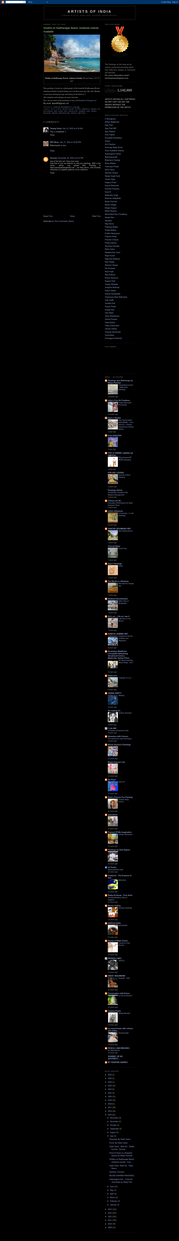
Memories (122, 880)
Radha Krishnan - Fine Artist (120, 895)
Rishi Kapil (109, 272)
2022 (110, 1089)
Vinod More (109, 335)
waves (74, 113)
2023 (110, 1086)
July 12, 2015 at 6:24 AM (72, 128)
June (112, 1186)
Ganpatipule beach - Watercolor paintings (126, 387)
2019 (110, 1100)
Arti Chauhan (110, 144)
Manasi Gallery (114, 906)
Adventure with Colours (118, 736)
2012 (110, 1217)
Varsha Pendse (111, 319)
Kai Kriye (112, 780)
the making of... (114, 711)
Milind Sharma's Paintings (119, 745)
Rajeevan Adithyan (112, 259)
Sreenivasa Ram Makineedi (116, 297)
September (114, 1129)
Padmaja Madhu (111, 227)
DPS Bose (54, 142)
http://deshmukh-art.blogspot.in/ (84, 100)
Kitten (121, 566)
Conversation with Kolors (119, 993)
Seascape (73, 111)
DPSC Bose (110, 170)
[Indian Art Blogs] (120, 56)
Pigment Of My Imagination (120, 832)
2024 (110, 1082)
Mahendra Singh (111, 195)
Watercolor (112, 676)
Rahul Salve (110, 249)
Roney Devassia (111, 278)
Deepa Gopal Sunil (112, 176)
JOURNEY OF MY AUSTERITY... (115, 1057)
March (113, 1197)
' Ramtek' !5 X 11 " (125, 678)
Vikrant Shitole (111, 329)
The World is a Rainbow (118, 581)
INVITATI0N (123, 926)
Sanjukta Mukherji (112, 287)
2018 (110, 1104)
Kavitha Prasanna (112, 189)
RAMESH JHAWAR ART (118, 634)
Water (55, 113)
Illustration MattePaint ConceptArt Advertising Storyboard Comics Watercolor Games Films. (119, 654)
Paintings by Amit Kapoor (119, 850)
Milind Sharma (110, 211)
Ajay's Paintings (115, 564)
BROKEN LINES (115, 958)
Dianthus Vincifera (116, 1172)
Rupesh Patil (110, 281)
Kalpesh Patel (110, 182)
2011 (110, 1220)
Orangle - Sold (124, 978)
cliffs (78, 109)
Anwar (107, 141)
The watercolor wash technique (120, 739)
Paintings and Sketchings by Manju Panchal (120, 381)
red (55, 111)
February (114, 1201)
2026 (110, 1075)
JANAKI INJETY (114, 693)
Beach (65, 109)
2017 (110, 1107)
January (113, 1205)
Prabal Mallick (110, 230)
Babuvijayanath (111, 157)
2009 (110, 1227)
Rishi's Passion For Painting (120, 797)
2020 (110, 1097)
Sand (60, 111)
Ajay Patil (109, 125)
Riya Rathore (110, 275)
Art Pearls (112, 867)
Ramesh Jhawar (111, 265)
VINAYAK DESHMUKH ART (119, 529)
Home (72, 216)
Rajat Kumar (110, 256)
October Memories (126, 834)
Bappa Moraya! (124, 1013)
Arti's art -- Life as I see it (118, 616)
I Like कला (112, 728)
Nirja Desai (109, 224)
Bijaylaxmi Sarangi (112, 160)
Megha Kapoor (111, 208)
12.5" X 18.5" (56, 109)
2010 (110, 1224)
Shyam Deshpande (112, 294)
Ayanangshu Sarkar (113, 154)
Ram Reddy (109, 262)
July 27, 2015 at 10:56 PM (70, 142)
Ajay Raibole (110, 132)
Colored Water (114, 546)
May (112, 1190)
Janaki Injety (110, 179)
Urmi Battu (109, 313)
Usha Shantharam (112, 316)
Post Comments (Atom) (64, 221)
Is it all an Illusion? (126, 996)
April (112, 1194)
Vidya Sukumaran (112, 326)
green (93, 109)
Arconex (53, 158)
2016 (110, 1111)
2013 (110, 1213)
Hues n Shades (114, 418)
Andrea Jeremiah (125, 713)
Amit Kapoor (110, 135)
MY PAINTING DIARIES (118, 1062)
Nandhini (108, 221)
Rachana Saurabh (112, 246)
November (114, 1121)
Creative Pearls (114, 1011)
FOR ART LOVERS (116, 473)
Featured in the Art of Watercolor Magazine (125, 638)
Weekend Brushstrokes (118, 599)
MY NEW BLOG (114, 1050)
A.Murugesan (110, 119)
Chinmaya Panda (112, 166)
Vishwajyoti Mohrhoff (113, 338)
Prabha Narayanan (112, 233)
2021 (110, 1093)
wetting (81, 113)
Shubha (82, 111)
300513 (121, 961)
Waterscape (64, 113)
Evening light (124, 1033)
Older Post (96, 216)
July (112, 1136)
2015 (110, 1115)
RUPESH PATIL (114, 923)
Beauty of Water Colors (118, 941)
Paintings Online (115, 490)
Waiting (121, 695)
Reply (52, 135)
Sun (88, 111)
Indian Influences (115, 511)
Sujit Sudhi (109, 300)
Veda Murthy (110, 322)
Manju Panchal (111, 201)
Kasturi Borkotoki (112, 185)
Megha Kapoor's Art (116, 762)
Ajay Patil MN (110, 128)
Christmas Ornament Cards (118, 731)
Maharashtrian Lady (115, 870)
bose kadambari (115, 435)
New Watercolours (126, 531)
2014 (110, 1209)
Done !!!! (122, 782)
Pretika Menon (111, 243)
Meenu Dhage (110, 205)
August (113, 1132)
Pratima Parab (110, 236)
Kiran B (108, 192)
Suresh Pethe (110, 306)
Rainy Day (123, 548)
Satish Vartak (110, 291)
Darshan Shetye (111, 173)
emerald (86, 109)
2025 (110, 1078)
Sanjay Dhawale (111, 284)
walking (47, 113)
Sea (65, 111)
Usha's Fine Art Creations (119, 400)
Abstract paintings (125, 908)
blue (71, 109)
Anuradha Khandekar (113, 138)
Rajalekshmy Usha (112, 252)
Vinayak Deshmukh (113, 332)
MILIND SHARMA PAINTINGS (121, 1176)
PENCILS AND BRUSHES (118, 1048)
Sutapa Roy (109, 310)
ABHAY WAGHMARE (116, 976)
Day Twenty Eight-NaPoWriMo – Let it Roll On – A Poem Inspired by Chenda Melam (126, 424)
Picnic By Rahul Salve (118, 1143)
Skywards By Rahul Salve (119, 1139)
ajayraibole (112, 815)
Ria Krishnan (110, 268)
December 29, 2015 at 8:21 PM (70, 158)
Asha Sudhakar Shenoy (114, 151)
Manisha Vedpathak (113, 198)
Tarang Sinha (56, 128)
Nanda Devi (109, 217)
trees (93, 111)
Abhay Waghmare (112, 122)
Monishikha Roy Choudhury (116, 214)
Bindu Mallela (110, 163)
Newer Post (48, 216)
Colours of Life (114, 501)
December (114, 1118)
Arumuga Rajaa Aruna (114, 147)
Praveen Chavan (111, 240)
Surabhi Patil (110, 303)
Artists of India (90, 11)
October (113, 1125)
